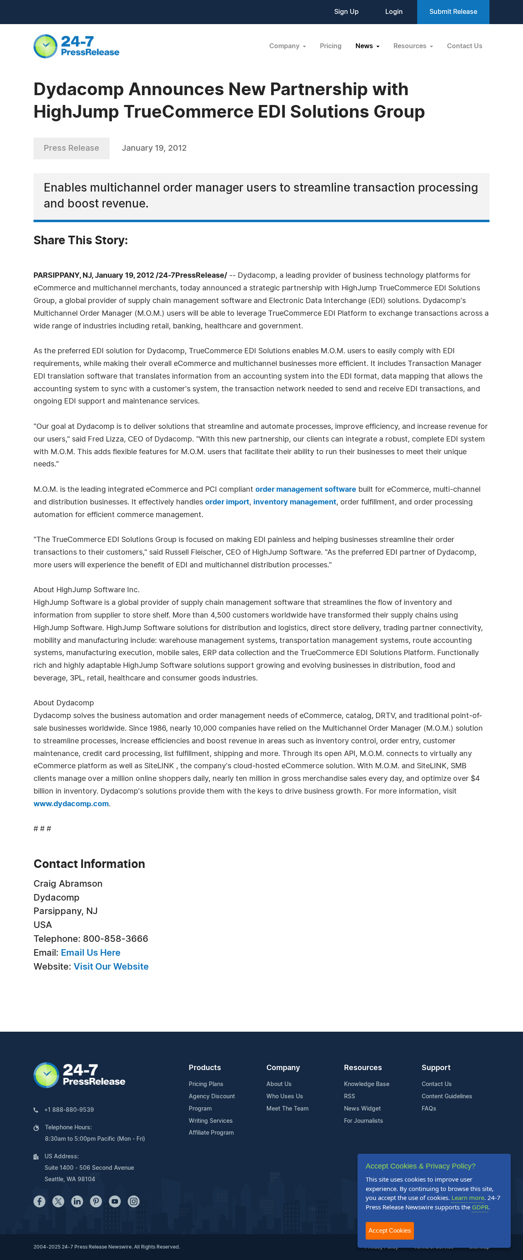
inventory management (294, 502)
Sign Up (346, 12)
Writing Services (211, 1121)
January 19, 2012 (154, 148)
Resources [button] (410, 46)
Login (394, 12)
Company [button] (285, 46)
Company (283, 1068)
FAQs (429, 1109)
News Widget (362, 1109)
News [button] (365, 46)
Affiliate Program (211, 1133)
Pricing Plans (206, 1084)
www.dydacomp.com (71, 804)
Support (436, 1068)
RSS (349, 1096)
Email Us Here (91, 952)
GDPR (480, 1207)
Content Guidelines (447, 1096)
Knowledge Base (366, 1084)
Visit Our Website (111, 966)
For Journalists (363, 1121)
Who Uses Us (284, 1096)
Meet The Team (287, 1109)
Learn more (467, 1197)
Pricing (331, 46)
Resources (363, 1068)
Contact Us (465, 46)
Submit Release (453, 12)
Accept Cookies (390, 1230)
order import (227, 502)
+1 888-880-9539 (69, 1110)
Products (205, 1068)
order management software (305, 489)
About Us (279, 1084)
